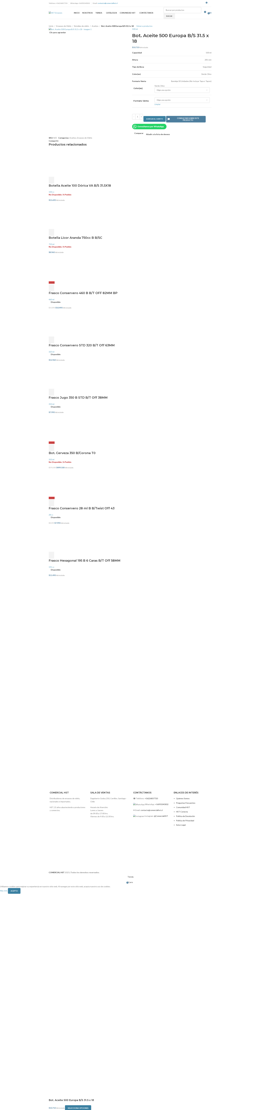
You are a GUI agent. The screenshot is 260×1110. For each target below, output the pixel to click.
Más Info (4, 890)
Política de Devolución (185, 816)
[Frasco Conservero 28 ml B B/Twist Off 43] (130, 483)
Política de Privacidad (185, 820)
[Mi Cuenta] (211, 3)
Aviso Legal (181, 825)
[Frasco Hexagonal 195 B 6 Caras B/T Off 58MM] (130, 538)
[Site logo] (55, 12)
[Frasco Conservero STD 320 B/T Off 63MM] (130, 323)
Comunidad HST (183, 807)
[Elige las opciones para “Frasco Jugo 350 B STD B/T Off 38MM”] (51, 392)
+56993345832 (161, 804)
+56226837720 (151, 798)
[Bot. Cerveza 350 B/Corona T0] (130, 427)
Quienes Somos (183, 798)
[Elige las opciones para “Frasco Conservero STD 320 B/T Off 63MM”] (51, 340)
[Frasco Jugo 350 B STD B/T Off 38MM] (130, 375)
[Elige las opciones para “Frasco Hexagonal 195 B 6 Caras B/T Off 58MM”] (51, 555)
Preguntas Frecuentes (185, 803)
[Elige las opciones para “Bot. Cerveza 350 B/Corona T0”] (51, 447)
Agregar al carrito (154, 119)
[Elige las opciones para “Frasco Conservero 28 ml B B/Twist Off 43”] (51, 503)
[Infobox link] (109, 702)
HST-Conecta (182, 811)
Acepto (14, 891)
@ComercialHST (161, 816)
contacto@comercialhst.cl (152, 810)
